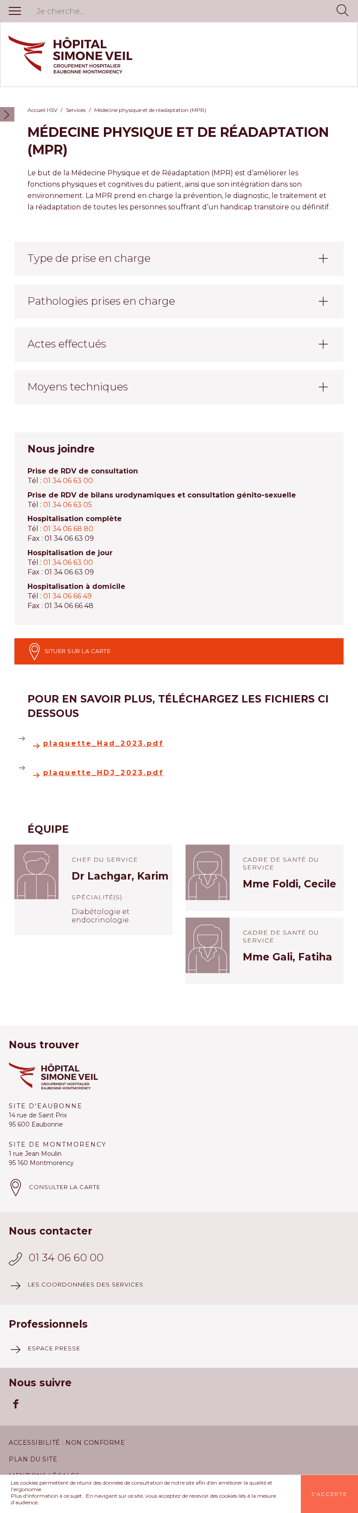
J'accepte (329, 1494)
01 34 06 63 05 (67, 505)
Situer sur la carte (76, 650)
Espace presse (54, 1348)
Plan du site (33, 1459)
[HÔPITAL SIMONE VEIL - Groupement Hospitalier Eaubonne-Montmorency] (179, 54)
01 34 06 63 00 (68, 481)
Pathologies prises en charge (101, 301)
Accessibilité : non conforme (67, 1443)
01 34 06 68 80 (68, 529)
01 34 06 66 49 (67, 596)
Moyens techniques (78, 386)
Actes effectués (67, 343)
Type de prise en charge (89, 258)
